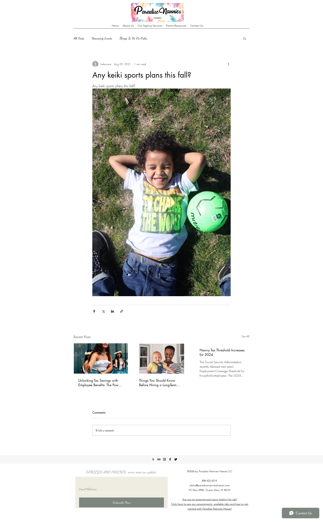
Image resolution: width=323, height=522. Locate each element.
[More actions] (228, 64)
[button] (244, 38)
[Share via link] (121, 311)
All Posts (79, 38)
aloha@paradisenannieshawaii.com (210, 485)
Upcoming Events (102, 38)
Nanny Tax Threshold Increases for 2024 (222, 352)
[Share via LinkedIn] (112, 311)
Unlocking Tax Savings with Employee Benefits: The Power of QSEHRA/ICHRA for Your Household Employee (99, 382)
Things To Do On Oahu (133, 38)
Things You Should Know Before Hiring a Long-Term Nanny (157, 382)
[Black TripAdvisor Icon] (159, 459)
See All (245, 336)
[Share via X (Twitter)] (103, 311)
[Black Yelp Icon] (153, 459)
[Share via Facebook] (94, 311)
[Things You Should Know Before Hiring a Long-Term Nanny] (162, 358)
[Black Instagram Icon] (164, 459)
